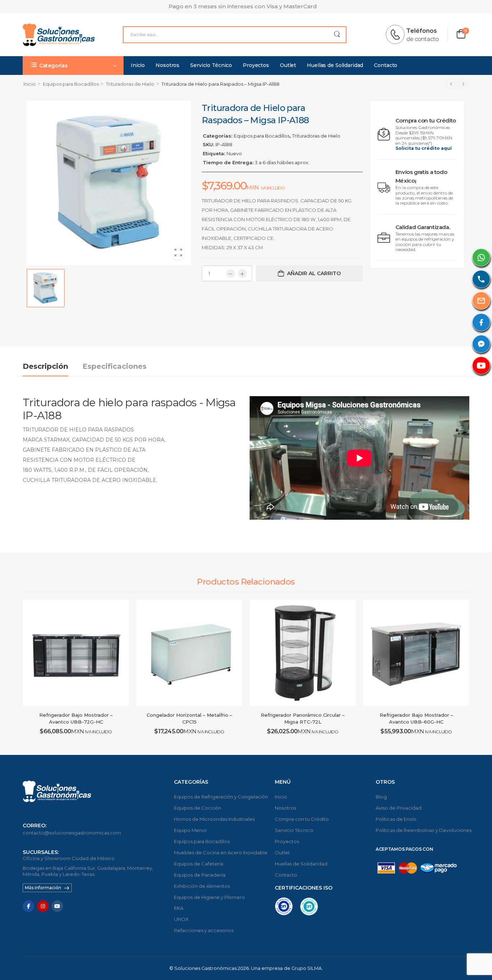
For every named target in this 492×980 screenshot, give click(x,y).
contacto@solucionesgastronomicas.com (72, 833)
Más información (43, 887)
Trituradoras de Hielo (130, 84)
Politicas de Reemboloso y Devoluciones (422, 830)
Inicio (138, 65)
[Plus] (242, 273)
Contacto (385, 65)
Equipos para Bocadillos (71, 84)
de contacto (422, 39)
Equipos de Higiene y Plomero (209, 897)
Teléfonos (421, 30)
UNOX (181, 919)
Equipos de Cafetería (198, 864)
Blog (381, 797)
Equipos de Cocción (197, 808)
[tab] (52, 366)
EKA (178, 908)
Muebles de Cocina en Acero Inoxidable (221, 852)
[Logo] (59, 34)
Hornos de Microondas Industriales (214, 819)
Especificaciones (114, 366)
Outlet (288, 65)
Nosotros (167, 65)
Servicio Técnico (211, 65)
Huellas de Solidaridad (335, 65)
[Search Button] (337, 34)
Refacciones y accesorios (203, 930)
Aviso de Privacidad (398, 808)
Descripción (45, 366)
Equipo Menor (190, 830)
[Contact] (397, 34)
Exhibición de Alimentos (202, 886)
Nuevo (234, 153)
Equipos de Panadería (199, 875)
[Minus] (230, 273)
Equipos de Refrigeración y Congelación (221, 797)
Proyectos (256, 65)
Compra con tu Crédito (302, 819)
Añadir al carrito (314, 273)
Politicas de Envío (396, 819)
